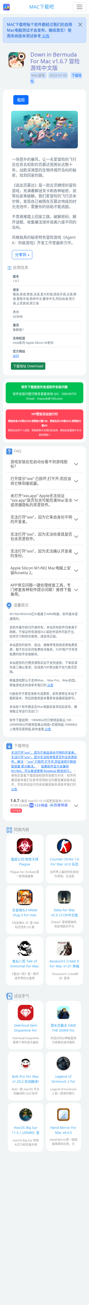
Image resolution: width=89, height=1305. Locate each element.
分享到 (21, 254)
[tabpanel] (44, 130)
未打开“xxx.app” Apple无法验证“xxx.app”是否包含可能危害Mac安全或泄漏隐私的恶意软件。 (41, 500)
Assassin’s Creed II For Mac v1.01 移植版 (64, 966)
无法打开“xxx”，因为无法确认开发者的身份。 (41, 553)
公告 (45, 36)
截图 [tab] (21, 99)
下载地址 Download (28, 366)
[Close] (80, 24)
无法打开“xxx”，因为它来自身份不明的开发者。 (41, 519)
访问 (16, 356)
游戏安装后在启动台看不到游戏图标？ (38, 464)
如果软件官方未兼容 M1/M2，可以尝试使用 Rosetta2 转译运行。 (41, 768)
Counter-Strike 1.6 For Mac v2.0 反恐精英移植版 (64, 864)
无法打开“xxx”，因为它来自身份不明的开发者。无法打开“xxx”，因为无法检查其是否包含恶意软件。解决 (44, 757)
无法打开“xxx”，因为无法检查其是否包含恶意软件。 (41, 536)
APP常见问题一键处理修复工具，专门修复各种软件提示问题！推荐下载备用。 (40, 589)
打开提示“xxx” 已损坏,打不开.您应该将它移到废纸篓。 (40, 481)
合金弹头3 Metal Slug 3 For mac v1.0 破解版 (24, 915)
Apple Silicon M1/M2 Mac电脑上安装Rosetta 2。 (40, 570)
